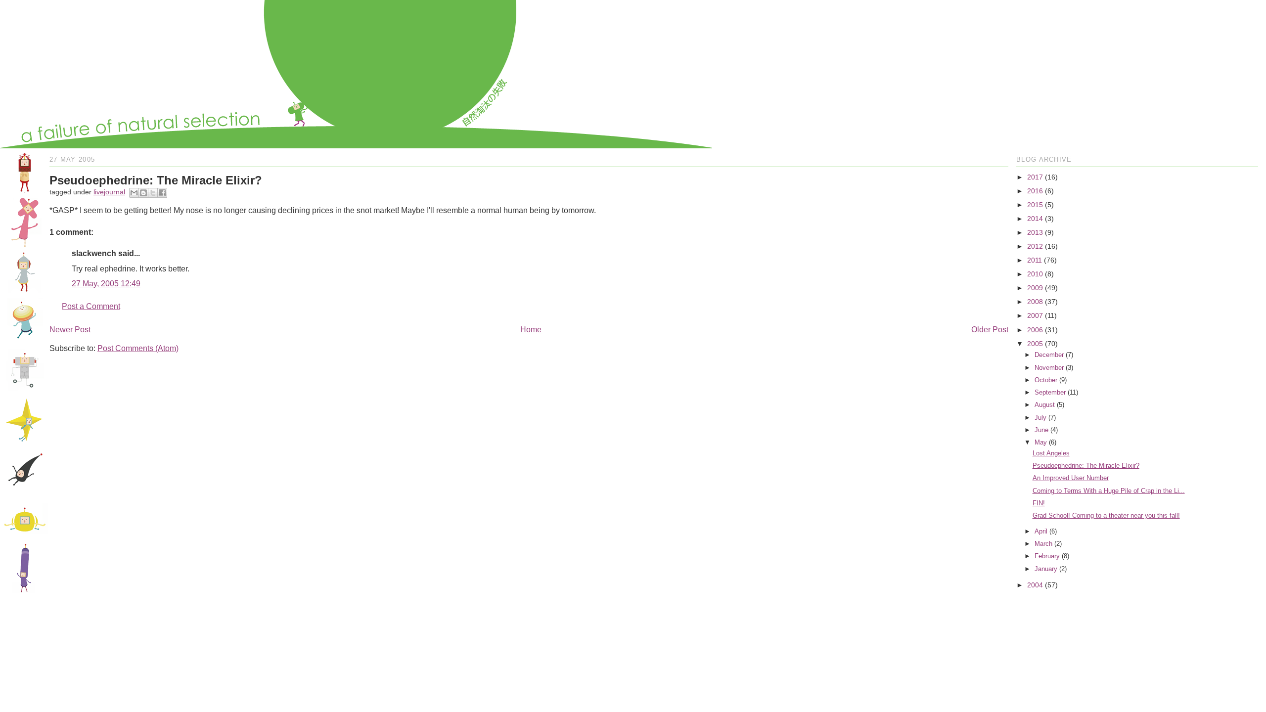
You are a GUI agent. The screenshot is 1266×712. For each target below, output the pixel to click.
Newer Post (69, 329)
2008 (1035, 302)
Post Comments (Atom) (138, 348)
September (1050, 392)
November (1049, 367)
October (1046, 380)
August (1045, 404)
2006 (1035, 330)
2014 (1035, 218)
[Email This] (134, 193)
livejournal (109, 192)
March (1043, 543)
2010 (1035, 274)
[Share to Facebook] (162, 193)
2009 (1035, 288)
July (1040, 417)
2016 (1035, 191)
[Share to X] (153, 193)
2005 (1035, 344)
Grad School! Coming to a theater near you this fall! (1106, 515)
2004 (1035, 585)
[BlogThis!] (143, 193)
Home (531, 329)
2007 (1035, 315)
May (1041, 442)
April (1041, 531)
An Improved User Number (1071, 478)
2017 (1035, 177)
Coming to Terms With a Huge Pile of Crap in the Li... (1109, 490)
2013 (1035, 232)
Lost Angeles (1051, 453)
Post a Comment (91, 306)
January (1046, 569)
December (1049, 354)
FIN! (1039, 503)
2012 (1035, 246)
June (1041, 430)
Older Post (989, 329)
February (1047, 556)
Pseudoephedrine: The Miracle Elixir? (1086, 465)
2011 (1034, 260)
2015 (1035, 205)
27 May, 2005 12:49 (106, 283)
